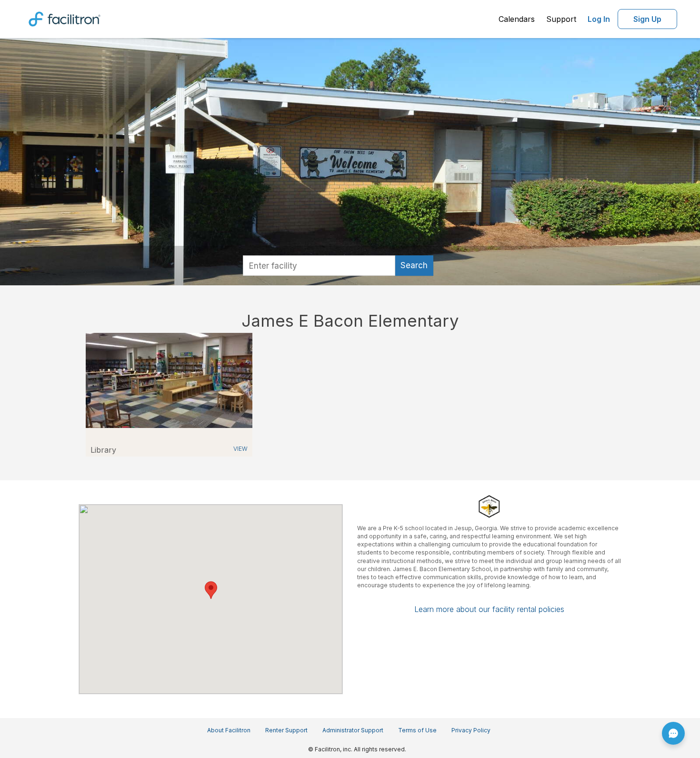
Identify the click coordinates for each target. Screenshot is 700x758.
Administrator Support (352, 730)
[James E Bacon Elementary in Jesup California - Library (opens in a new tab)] (169, 379)
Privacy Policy (470, 730)
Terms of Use (417, 730)
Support (561, 19)
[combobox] (319, 265)
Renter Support (286, 730)
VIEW (240, 448)
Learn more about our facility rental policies (489, 609)
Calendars (517, 19)
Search (414, 265)
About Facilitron (228, 730)
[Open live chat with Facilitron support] (673, 733)
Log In (599, 19)
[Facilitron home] (64, 18)
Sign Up (647, 19)
